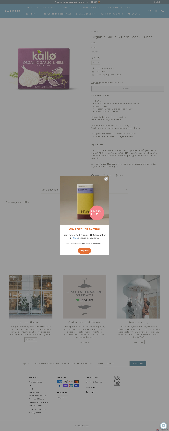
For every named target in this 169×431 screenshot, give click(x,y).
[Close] (106, 179)
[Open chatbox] (163, 425)
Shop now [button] (84, 251)
